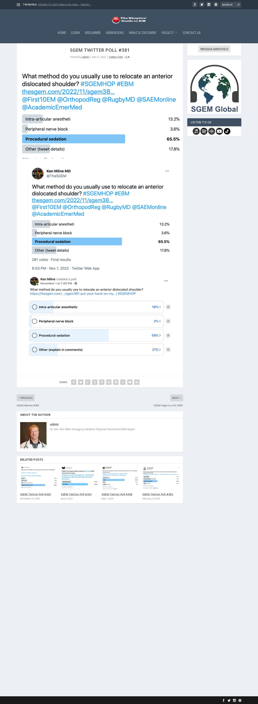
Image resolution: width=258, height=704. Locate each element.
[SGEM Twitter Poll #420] (38, 478)
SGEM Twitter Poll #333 (76, 494)
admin (85, 57)
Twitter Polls (116, 57)
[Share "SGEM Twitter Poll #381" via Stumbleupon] (122, 382)
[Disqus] (100, 557)
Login (75, 32)
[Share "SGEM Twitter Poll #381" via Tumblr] (94, 382)
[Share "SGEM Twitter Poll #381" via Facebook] (73, 382)
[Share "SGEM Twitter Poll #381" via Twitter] (80, 382)
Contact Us (192, 32)
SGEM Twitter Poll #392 (157, 494)
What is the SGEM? (142, 32)
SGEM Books (115, 32)
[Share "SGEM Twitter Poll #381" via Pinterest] (101, 382)
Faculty (168, 32)
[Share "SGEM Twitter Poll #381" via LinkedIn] (108, 382)
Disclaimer (93, 32)
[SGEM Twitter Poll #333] (79, 478)
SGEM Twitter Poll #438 (117, 494)
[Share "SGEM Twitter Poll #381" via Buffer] (115, 382)
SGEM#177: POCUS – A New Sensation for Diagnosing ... (70, 4)
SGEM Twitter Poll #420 (35, 494)
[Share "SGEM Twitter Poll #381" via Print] (136, 382)
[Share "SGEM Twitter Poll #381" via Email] (129, 382)
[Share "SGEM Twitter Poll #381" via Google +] (87, 382)
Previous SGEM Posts (214, 48)
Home (62, 32)
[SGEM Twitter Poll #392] (161, 478)
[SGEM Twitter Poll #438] (120, 478)
